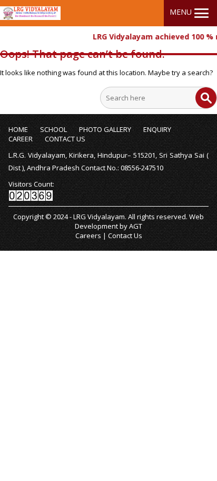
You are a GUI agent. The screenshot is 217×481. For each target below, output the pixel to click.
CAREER (20, 139)
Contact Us (125, 235)
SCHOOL (53, 129)
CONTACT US (65, 139)
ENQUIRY (157, 129)
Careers (88, 235)
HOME (18, 129)
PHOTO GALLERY (105, 129)
